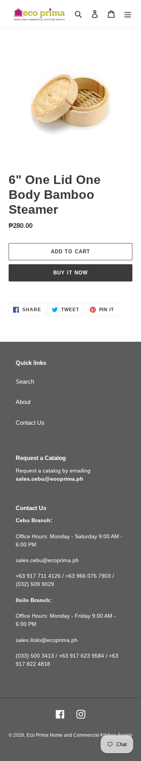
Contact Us (30, 422)
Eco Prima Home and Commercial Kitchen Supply (79, 735)
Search (25, 381)
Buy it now (70, 273)
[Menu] (127, 13)
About (23, 402)
